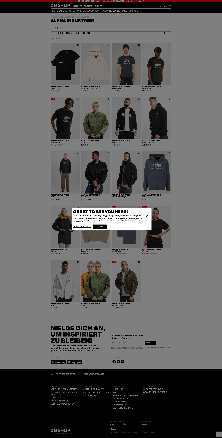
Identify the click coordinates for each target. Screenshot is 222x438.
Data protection (78, 222)
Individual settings (82, 227)
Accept (99, 226)
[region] (111, 219)
